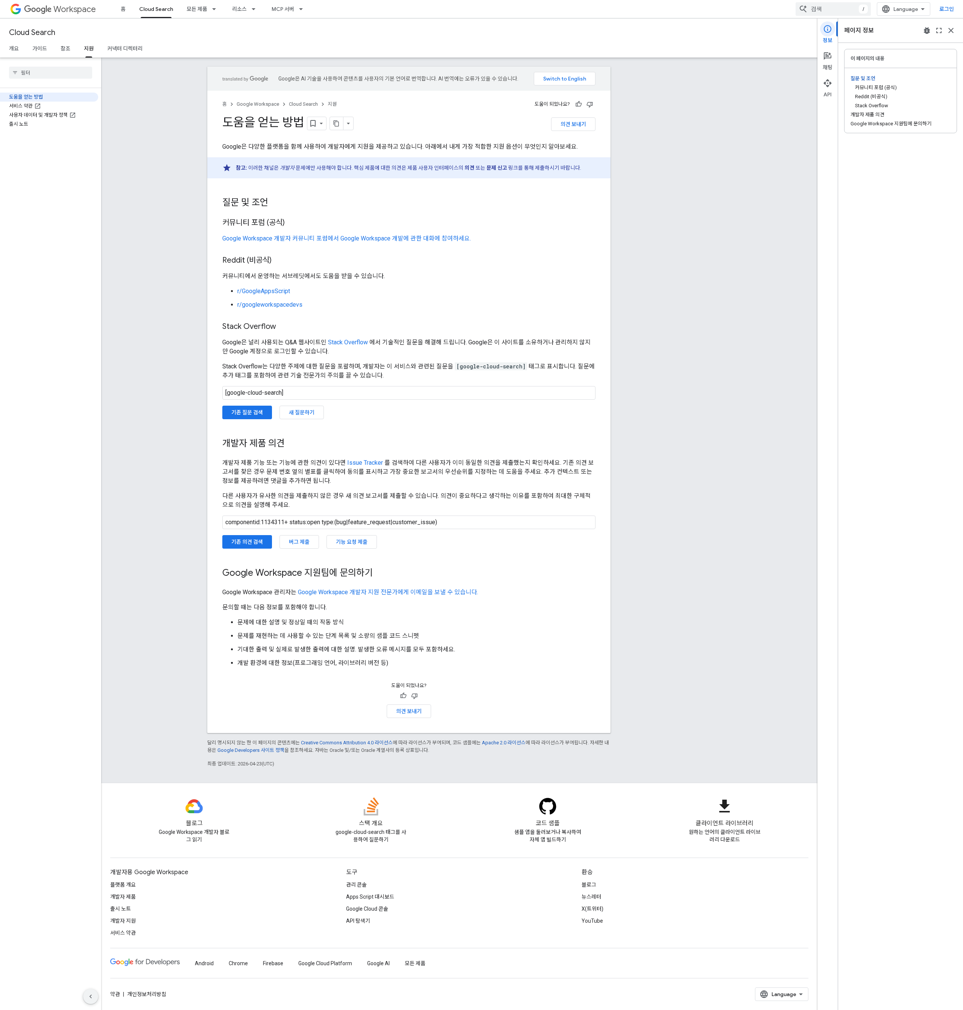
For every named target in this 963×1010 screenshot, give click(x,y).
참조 (65, 48)
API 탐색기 (358, 921)
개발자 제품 (123, 897)
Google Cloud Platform (325, 963)
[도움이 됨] (578, 104)
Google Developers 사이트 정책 (250, 750)
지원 (89, 48)
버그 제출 (299, 541)
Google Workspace (258, 104)
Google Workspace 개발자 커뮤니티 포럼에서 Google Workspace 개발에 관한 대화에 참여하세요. (346, 238)
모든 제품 (197, 9)
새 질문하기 (301, 412)
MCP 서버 (283, 9)
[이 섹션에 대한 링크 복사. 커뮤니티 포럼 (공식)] (292, 223)
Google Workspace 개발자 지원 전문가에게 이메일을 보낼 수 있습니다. (388, 592)
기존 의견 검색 (247, 541)
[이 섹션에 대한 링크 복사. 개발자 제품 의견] (292, 444)
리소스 (239, 9)
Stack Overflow (348, 342)
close (950, 30)
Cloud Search (156, 9)
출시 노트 (120, 909)
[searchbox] (50, 73)
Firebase (273, 963)
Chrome (238, 963)
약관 (115, 994)
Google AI (378, 963)
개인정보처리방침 (146, 994)
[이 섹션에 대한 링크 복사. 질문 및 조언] (275, 203)
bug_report (926, 30)
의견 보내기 (573, 124)
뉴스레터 (591, 897)
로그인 (946, 9)
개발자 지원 (123, 921)
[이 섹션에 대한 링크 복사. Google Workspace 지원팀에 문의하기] (380, 573)
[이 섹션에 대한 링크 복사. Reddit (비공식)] (279, 260)
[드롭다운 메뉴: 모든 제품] (216, 9)
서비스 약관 (123, 933)
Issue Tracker (365, 462)
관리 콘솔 (356, 885)
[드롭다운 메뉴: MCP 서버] (303, 9)
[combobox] (833, 9)
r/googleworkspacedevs (269, 304)
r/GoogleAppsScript (263, 291)
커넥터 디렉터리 (125, 48)
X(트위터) (592, 909)
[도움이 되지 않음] (589, 104)
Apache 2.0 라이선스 (504, 742)
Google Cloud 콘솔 (367, 909)
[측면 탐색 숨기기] (90, 996)
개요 (14, 48)
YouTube (592, 921)
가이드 (39, 48)
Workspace (74, 9)
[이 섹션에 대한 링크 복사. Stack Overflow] (283, 327)
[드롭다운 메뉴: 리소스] (256, 9)
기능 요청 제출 (352, 541)
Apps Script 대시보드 (370, 897)
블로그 (589, 885)
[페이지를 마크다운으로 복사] (336, 123)
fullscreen (938, 30)
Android (204, 963)
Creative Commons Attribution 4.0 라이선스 (347, 742)
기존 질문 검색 (247, 412)
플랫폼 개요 (123, 885)
